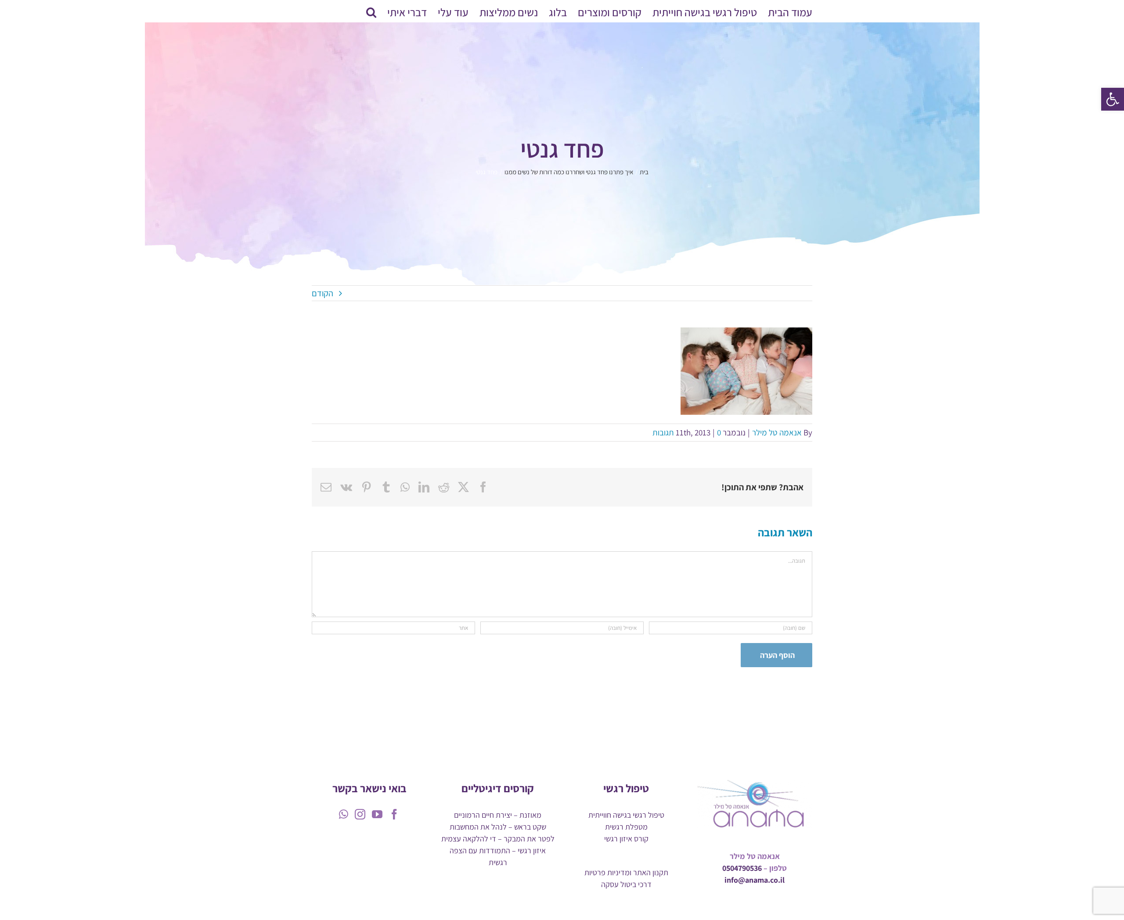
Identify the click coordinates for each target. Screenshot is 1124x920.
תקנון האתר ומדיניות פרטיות (626, 872)
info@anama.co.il (754, 880)
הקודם (322, 293)
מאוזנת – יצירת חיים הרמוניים (497, 815)
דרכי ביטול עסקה (626, 884)
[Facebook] (394, 814)
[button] (1112, 99)
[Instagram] (360, 814)
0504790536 (742, 868)
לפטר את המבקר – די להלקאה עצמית (498, 839)
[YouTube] (377, 814)
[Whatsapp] (343, 814)
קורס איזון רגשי (626, 839)
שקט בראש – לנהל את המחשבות (498, 827)
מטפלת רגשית (626, 827)
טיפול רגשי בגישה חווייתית (626, 815)
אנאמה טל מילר (777, 432)
